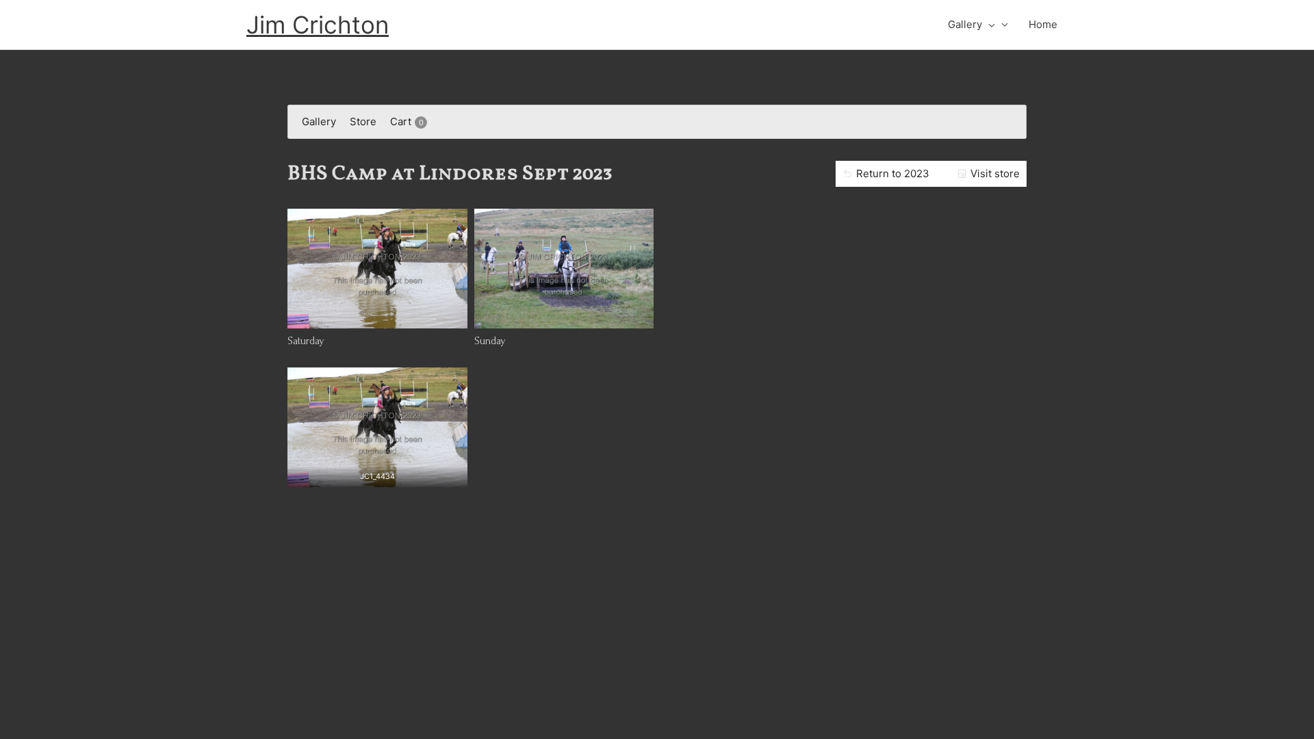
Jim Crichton (317, 24)
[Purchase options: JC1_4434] (377, 473)
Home (1043, 24)
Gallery (965, 24)
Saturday (305, 341)
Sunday (490, 341)
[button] (988, 24)
